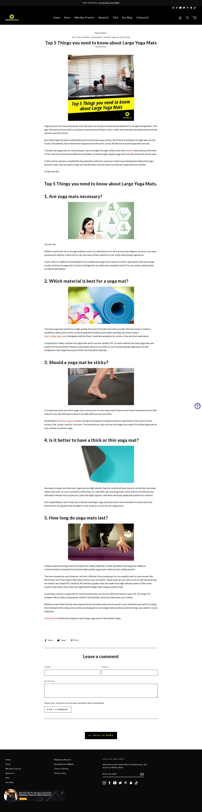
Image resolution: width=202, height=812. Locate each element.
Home (56, 17)
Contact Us (142, 17)
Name (47, 667)
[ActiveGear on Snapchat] (131, 783)
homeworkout (96, 37)
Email (105, 667)
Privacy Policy (60, 773)
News (103, 33)
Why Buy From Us (84, 17)
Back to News (103, 735)
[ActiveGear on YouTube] (115, 783)
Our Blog (127, 17)
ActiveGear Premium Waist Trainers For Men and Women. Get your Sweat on (36, 795)
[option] (101, 2)
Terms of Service (61, 769)
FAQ (115, 17)
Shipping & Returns (62, 760)
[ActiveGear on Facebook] (109, 783)
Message (49, 681)
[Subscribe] (142, 774)
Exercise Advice (83, 37)
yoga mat (115, 37)
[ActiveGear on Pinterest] (125, 783)
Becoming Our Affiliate (64, 764)
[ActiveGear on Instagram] (104, 783)
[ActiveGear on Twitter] (120, 783)
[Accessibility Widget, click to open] (197, 406)
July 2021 (107, 37)
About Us (103, 17)
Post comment (58, 709)
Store (67, 17)
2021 (74, 37)
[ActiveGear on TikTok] (136, 783)
